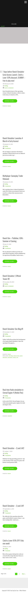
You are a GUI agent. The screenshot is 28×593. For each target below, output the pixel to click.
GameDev (10, 415)
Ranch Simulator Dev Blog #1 (13, 328)
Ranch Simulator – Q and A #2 (13, 448)
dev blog (11, 355)
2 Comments (7, 186)
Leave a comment (8, 88)
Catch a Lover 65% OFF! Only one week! (13, 542)
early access (16, 355)
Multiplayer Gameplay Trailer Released (13, 177)
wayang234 (3, 26)
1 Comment (7, 550)
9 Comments (7, 148)
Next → (24, 574)
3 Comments (7, 248)
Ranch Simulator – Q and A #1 (13, 505)
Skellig (6, 85)
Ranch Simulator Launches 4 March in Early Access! (13, 140)
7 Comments (7, 513)
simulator (10, 357)
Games (9, 105)
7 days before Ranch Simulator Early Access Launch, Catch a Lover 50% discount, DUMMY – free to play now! (14, 76)
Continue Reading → (10, 101)
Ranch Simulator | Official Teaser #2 (12, 277)
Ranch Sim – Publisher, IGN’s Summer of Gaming (13, 240)
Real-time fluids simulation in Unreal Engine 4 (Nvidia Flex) (13, 391)
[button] (26, 2)
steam (14, 357)
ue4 (17, 357)
